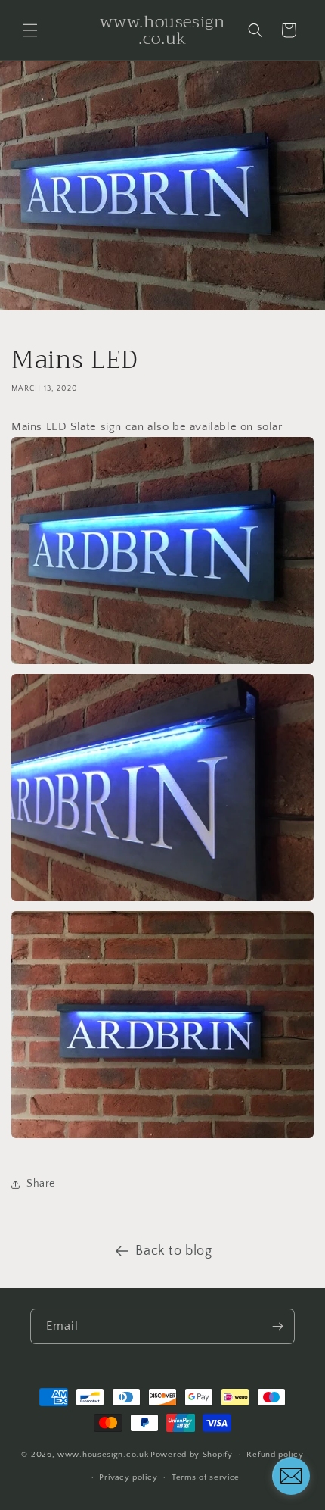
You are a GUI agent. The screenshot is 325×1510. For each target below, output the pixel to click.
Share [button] (40, 1184)
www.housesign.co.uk (102, 1454)
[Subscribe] (277, 1326)
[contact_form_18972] (291, 1476)
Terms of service (206, 1477)
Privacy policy (128, 1477)
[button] (30, 30)
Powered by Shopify (191, 1454)
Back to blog (173, 1251)
